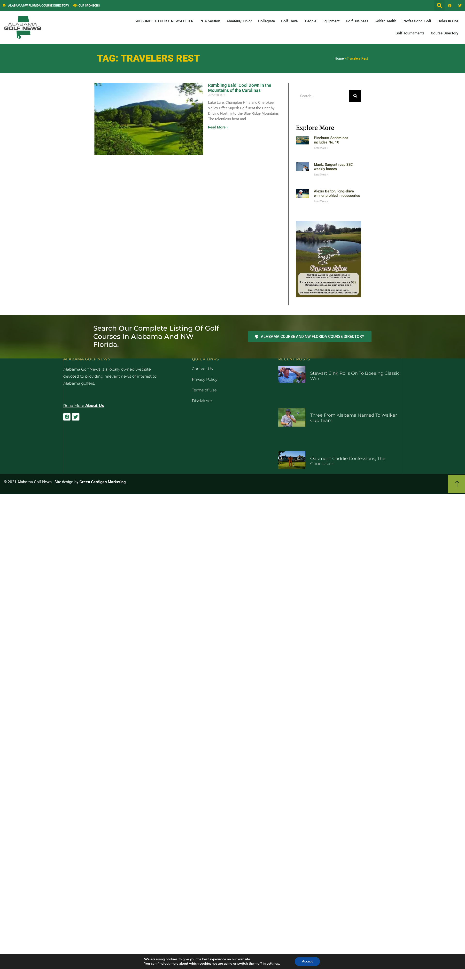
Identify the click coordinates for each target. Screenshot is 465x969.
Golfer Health (385, 21)
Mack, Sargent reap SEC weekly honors (333, 166)
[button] (439, 5)
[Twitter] (460, 5)
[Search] (355, 96)
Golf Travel (290, 21)
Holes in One (447, 21)
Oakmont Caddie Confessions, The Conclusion (347, 461)
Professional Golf (417, 21)
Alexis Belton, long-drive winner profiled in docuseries (337, 193)
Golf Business (357, 21)
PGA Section (210, 21)
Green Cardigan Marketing (102, 482)
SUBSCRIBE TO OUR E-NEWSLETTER (164, 21)
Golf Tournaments (410, 33)
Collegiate (266, 21)
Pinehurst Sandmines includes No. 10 (331, 140)
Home (339, 58)
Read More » (218, 127)
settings (273, 963)
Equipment (331, 21)
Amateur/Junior (239, 21)
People (310, 21)
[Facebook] (450, 5)
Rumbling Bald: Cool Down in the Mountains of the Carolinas (239, 88)
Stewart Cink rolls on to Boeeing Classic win (355, 376)
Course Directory (444, 33)
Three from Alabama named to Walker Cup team (353, 418)
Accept (307, 961)
